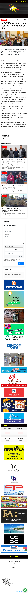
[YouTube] (23, 1)
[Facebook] (19, 1)
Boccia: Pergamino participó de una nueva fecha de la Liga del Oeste (12, 186)
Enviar (20, 263)
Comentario (6, 234)
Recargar (20, 256)
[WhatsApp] (16, 1)
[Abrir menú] (2, 16)
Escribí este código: (9, 246)
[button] (14, 1)
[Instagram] (21, 1)
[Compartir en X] (6, 138)
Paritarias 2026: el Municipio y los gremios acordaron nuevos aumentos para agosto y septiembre (13, 210)
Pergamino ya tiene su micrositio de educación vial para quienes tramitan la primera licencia (13, 160)
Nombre (5, 228)
